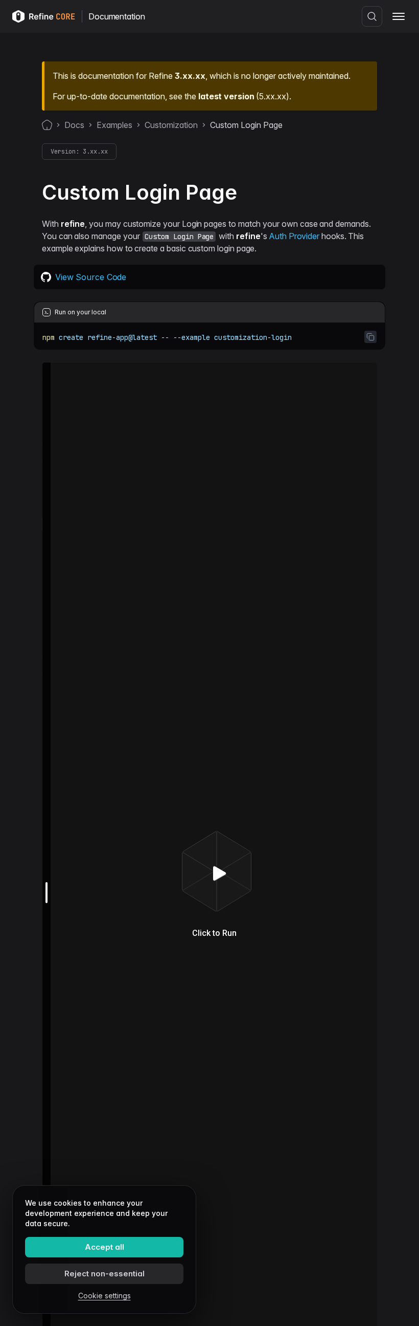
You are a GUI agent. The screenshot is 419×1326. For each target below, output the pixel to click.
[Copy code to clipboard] (370, 337)
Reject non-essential (104, 1273)
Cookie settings (104, 1295)
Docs (74, 125)
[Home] (47, 125)
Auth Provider (294, 236)
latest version (226, 96)
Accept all (104, 1247)
